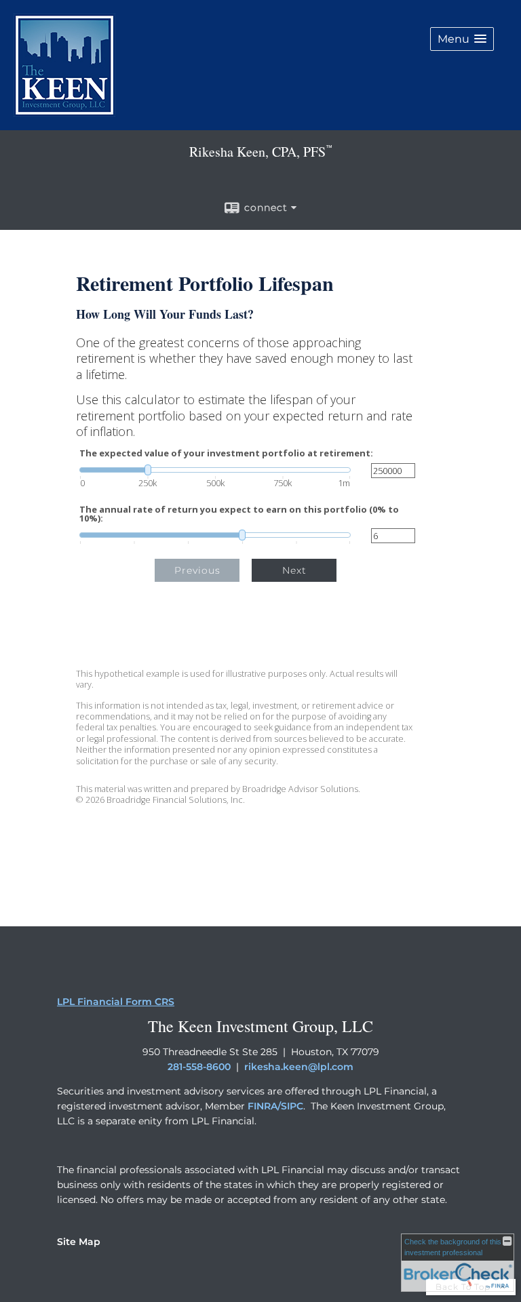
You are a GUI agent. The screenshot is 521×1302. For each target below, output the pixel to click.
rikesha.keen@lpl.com (298, 1067)
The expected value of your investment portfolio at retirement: (226, 453)
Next (294, 570)
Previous (197, 570)
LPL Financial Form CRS (115, 1001)
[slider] (215, 470)
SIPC (292, 1106)
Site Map (78, 1242)
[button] (462, 39)
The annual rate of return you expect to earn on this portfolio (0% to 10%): (239, 514)
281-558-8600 (199, 1067)
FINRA (262, 1106)
